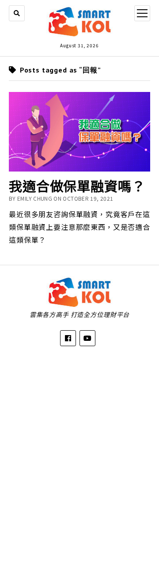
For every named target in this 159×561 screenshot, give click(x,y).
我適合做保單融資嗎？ (77, 185)
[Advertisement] (79, 447)
